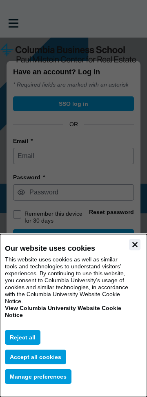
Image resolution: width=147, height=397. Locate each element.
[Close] (134, 244)
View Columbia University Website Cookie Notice (63, 311)
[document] (73, 315)
